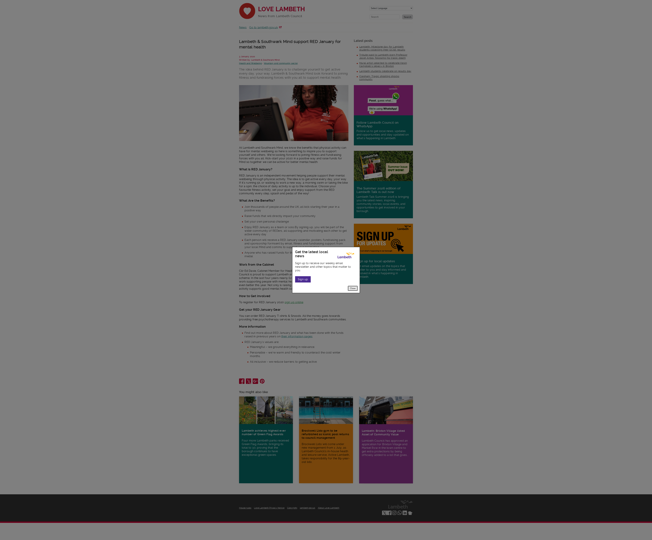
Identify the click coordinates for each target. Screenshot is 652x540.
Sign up (303, 279)
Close (353, 288)
